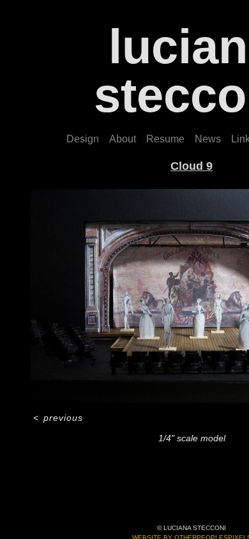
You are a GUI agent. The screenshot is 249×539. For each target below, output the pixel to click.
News (208, 138)
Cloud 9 (191, 166)
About (122, 138)
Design (82, 138)
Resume (165, 138)
